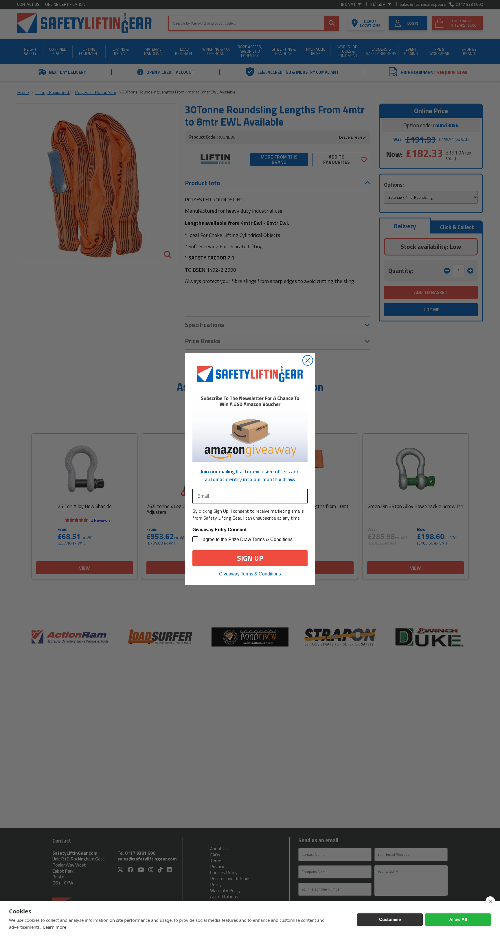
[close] (490, 901)
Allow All (458, 919)
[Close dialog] (308, 360)
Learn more (54, 927)
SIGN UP (250, 558)
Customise (390, 919)
